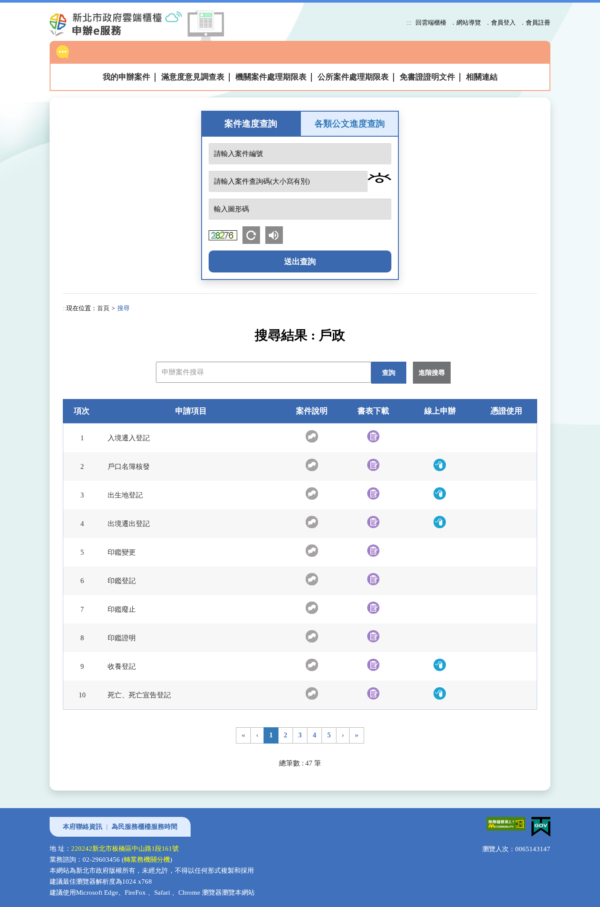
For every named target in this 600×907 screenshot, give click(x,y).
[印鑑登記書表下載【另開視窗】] (373, 579)
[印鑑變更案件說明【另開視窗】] (312, 550)
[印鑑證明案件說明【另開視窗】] (312, 636)
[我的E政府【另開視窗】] (538, 822)
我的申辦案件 (126, 77)
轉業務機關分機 (147, 859)
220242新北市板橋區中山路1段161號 (125, 848)
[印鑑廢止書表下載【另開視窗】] (373, 608)
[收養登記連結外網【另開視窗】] (440, 665)
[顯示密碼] (379, 178)
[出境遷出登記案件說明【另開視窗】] (312, 522)
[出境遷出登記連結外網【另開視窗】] (440, 522)
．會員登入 (500, 22)
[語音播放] (275, 234)
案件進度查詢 (250, 123)
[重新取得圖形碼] (253, 234)
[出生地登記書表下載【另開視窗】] (373, 493)
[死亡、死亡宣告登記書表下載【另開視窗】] (373, 693)
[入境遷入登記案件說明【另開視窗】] (312, 436)
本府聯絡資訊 (82, 826)
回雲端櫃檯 (431, 22)
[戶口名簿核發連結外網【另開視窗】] (440, 465)
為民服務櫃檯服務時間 (144, 826)
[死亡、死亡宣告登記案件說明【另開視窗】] (312, 693)
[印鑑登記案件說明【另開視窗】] (312, 579)
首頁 (103, 308)
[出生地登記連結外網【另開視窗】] (440, 493)
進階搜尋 (432, 372)
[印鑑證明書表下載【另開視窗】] (373, 636)
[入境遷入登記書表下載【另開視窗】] (373, 436)
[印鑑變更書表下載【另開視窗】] (373, 550)
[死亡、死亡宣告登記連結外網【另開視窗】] (440, 693)
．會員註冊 (535, 22)
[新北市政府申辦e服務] (123, 23)
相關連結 (482, 77)
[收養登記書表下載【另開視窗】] (373, 665)
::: (409, 22)
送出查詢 (300, 261)
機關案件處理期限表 (271, 77)
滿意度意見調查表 (192, 77)
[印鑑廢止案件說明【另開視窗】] (312, 608)
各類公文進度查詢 (349, 123)
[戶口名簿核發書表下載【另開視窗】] (373, 465)
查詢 (388, 372)
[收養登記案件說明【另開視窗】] (312, 665)
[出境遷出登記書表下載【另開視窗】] (373, 522)
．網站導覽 (465, 22)
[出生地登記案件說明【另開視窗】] (312, 493)
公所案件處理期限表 (353, 77)
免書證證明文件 (427, 77)
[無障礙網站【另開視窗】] (504, 822)
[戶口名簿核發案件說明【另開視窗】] (312, 465)
